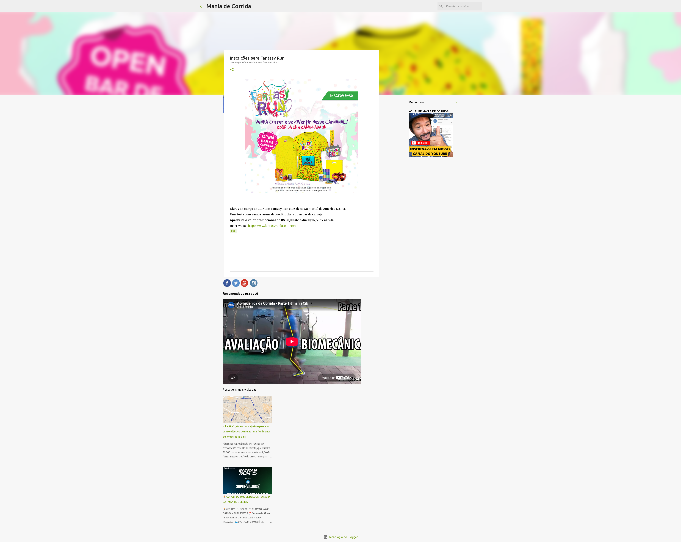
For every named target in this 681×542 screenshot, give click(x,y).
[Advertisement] (397, 153)
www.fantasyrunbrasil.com (276, 225)
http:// (252, 225)
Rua (233, 231)
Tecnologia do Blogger (343, 537)
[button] (232, 69)
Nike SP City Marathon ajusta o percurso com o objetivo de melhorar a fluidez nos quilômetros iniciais (246, 431)
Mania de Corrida (228, 6)
